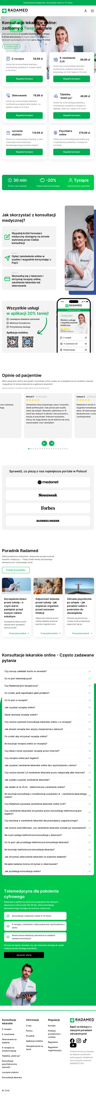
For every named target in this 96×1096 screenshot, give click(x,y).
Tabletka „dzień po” (11, 1056)
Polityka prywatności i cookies (54, 1034)
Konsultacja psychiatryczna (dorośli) (9, 1064)
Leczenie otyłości (10, 1072)
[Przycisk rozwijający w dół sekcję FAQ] (90, 671)
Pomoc (29, 1031)
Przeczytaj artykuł (17, 633)
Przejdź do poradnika (15, 570)
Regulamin (53, 1042)
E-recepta (6, 1029)
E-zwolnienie (8, 1034)
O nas (29, 1025)
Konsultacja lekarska (12, 1077)
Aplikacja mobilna (34, 1041)
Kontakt (52, 1025)
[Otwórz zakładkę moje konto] (85, 11)
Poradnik (30, 1036)
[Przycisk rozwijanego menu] (92, 11)
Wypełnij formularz (24, 79)
